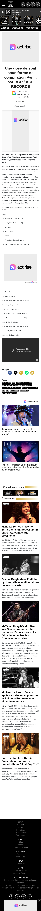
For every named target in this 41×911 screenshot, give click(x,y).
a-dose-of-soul (7, 393)
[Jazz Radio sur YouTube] (23, 896)
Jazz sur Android (20, 873)
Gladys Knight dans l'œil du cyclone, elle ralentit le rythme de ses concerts (20, 582)
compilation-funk (7, 388)
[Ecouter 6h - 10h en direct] (20, 493)
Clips (20, 842)
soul (13, 383)
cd (12, 385)
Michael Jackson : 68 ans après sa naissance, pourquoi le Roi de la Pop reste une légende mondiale (20, 697)
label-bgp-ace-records (29, 388)
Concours (20, 864)
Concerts (20, 845)
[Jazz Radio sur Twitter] (17, 896)
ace (7, 390)
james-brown (6, 383)
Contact (20, 825)
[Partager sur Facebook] (9, 374)
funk (30, 383)
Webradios (17, 28)
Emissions (20, 830)
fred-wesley (6, 385)
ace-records (24, 390)
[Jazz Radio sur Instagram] (30, 896)
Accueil (5, 28)
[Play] (3, 12)
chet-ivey (18, 388)
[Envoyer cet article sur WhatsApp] (26, 374)
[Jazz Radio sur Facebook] (11, 896)
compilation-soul (22, 383)
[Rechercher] (33, 4)
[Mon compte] (38, 4)
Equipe (20, 827)
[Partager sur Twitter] (14, 374)
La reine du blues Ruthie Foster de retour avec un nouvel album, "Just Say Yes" (20, 761)
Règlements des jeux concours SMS (20, 885)
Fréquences (32, 28)
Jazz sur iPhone (20, 870)
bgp (3, 390)
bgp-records (14, 390)
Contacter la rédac (20, 847)
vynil (15, 393)
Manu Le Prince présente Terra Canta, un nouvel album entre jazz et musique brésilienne (20, 531)
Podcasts (20, 854)
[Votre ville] (23, 4)
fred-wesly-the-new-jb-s (23, 385)
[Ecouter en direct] (28, 4)
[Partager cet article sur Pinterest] (20, 374)
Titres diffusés (20, 832)
